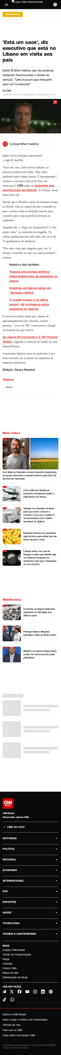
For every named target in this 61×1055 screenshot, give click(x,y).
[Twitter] (12, 992)
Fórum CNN (9, 968)
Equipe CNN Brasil (14, 950)
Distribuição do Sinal (15, 977)
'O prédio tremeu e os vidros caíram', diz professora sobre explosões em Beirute (29, 304)
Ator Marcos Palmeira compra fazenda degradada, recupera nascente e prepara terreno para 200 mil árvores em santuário (30, 475)
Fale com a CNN (12, 1030)
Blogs (6, 959)
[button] (30, 117)
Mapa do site (10, 973)
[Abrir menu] (6, 4)
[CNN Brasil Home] (29, 4)
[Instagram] (35, 992)
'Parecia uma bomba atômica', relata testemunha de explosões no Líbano (33, 276)
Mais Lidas (10, 433)
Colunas (7, 964)
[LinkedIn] (43, 992)
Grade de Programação (17, 954)
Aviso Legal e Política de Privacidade (25, 1020)
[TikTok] (5, 999)
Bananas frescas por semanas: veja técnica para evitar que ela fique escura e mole (40, 536)
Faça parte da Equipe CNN (19, 1035)
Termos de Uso (11, 1025)
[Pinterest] (51, 992)
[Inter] (4, 991)
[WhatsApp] (12, 999)
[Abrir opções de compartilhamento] (5, 144)
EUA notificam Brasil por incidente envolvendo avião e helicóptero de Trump (38, 493)
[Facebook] (19, 992)
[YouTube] (27, 992)
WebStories (11, 600)
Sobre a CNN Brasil (14, 1014)
